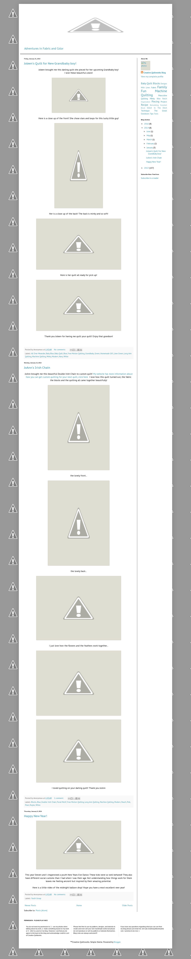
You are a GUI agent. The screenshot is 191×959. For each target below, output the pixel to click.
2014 (146, 127)
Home (79, 905)
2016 (146, 123)
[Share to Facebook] (78, 350)
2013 (146, 168)
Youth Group (36, 898)
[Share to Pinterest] (81, 350)
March (149, 139)
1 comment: (59, 798)
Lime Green (118, 353)
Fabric (153, 87)
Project (164, 101)
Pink (128, 802)
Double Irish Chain (48, 802)
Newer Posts (30, 905)
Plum (27, 805)
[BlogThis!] (73, 350)
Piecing (155, 101)
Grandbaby (89, 353)
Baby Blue (50, 353)
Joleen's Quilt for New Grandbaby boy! (50, 63)
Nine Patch (162, 98)
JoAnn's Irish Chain (37, 367)
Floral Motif (61, 802)
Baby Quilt (59, 353)
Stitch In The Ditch (157, 108)
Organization (145, 102)
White (66, 356)
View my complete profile (152, 76)
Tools (156, 113)
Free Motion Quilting (76, 353)
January (150, 147)
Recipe (144, 104)
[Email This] (71, 350)
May (149, 135)
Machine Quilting (39, 356)
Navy (61, 356)
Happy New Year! (35, 816)
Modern (55, 356)
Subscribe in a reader (150, 178)
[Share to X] (76, 350)
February (150, 143)
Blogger (117, 942)
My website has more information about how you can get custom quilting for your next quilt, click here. (79, 375)
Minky (49, 356)
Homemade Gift (106, 353)
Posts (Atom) (41, 910)
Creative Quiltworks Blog (155, 72)
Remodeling (154, 105)
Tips (151, 113)
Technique (145, 110)
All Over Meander (38, 353)
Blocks (33, 802)
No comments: (60, 349)
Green (97, 353)
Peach (123, 802)
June (149, 131)
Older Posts (127, 905)
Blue (65, 353)
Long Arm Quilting (92, 802)
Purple (32, 805)
